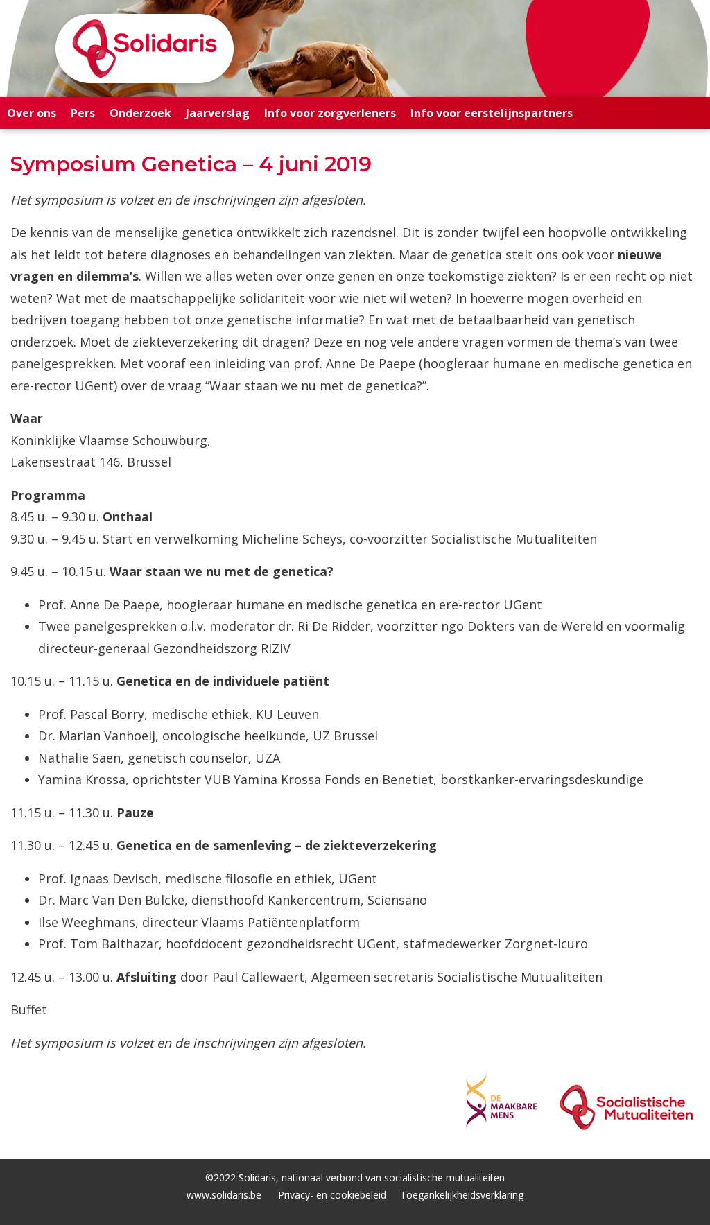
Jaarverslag (218, 113)
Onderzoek (140, 113)
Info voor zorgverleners (330, 113)
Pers (83, 113)
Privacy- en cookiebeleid (332, 1194)
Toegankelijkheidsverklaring (461, 1194)
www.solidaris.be (224, 1194)
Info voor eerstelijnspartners (491, 113)
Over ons (31, 113)
